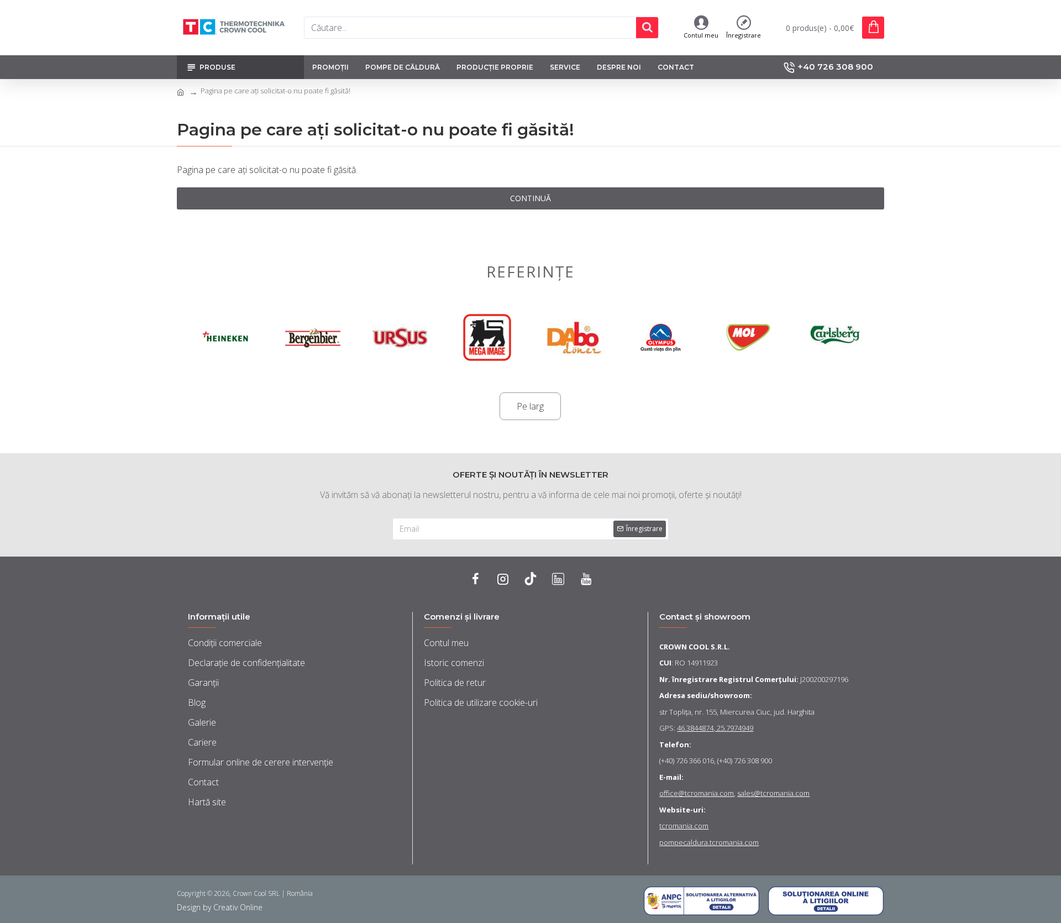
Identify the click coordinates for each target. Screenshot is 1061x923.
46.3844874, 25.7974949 (715, 728)
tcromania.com (683, 826)
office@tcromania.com (696, 793)
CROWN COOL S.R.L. (694, 647)
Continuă (530, 198)
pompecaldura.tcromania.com (709, 842)
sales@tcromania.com (773, 793)
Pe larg (530, 406)
